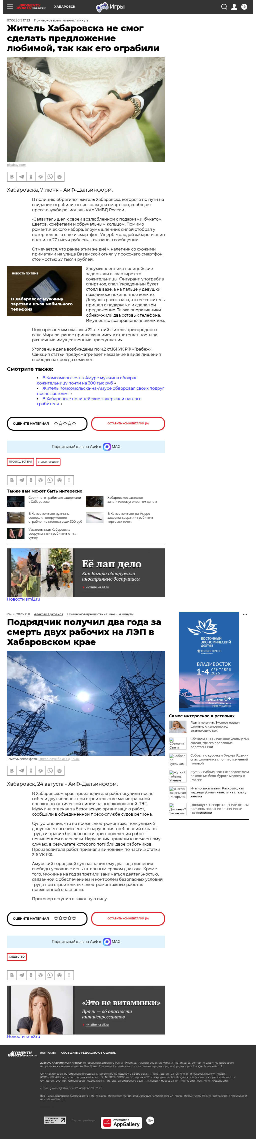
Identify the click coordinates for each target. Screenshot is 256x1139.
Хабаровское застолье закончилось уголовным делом (132, 500)
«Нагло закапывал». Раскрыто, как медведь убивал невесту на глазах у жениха (218, 792)
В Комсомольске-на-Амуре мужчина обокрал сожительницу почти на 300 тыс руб (87, 380)
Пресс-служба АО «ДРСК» (59, 759)
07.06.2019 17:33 (18, 20)
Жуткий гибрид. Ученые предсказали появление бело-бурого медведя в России (219, 776)
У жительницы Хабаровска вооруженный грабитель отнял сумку (53, 533)
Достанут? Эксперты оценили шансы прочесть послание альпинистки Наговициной (219, 809)
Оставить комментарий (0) (128, 423)
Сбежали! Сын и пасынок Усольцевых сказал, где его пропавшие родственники (219, 743)
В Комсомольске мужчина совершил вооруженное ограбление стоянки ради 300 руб (55, 517)
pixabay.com (16, 165)
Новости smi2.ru (23, 599)
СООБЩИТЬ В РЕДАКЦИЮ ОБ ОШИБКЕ (88, 1052)
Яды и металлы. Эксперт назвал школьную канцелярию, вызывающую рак (215, 726)
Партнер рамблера (83, 1120)
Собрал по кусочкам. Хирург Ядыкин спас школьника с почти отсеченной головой (219, 759)
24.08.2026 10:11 (18, 614)
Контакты (48, 1052)
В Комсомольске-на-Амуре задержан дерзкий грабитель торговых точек (131, 517)
